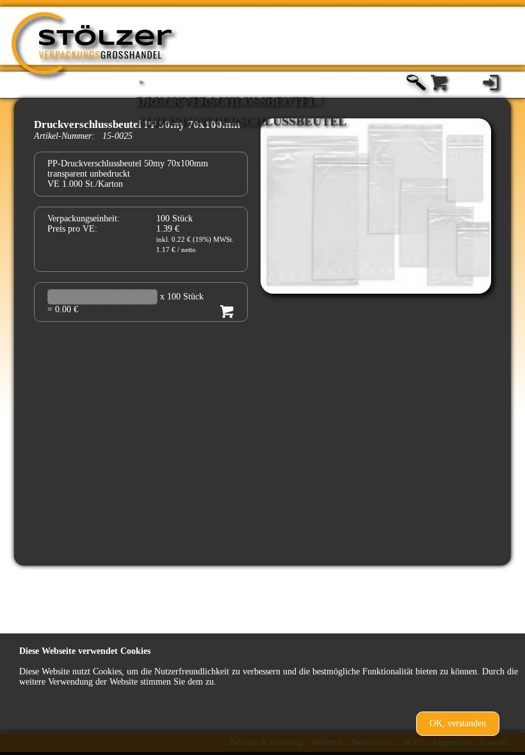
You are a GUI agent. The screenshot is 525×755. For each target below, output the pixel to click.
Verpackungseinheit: (83, 218)
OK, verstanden (458, 723)
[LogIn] (490, 83)
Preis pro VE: (72, 229)
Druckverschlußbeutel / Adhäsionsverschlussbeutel (241, 103)
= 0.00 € (62, 309)
